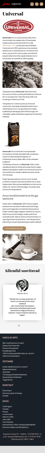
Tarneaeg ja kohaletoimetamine (15, 374)
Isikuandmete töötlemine (12, 377)
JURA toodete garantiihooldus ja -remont (18, 353)
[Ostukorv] (37, 4)
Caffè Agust (7, 406)
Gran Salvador (8, 422)
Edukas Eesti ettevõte (11, 345)
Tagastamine (8, 380)
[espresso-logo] (16, 4)
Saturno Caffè (8, 417)
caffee (9, 45)
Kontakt (5, 396)
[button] (41, 4)
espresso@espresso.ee (17, 436)
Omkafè (6, 409)
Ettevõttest (7, 390)
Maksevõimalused (9, 369)
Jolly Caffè (6, 419)
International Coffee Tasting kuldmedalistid (19, 424)
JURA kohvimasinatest (11, 356)
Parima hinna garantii (10, 348)
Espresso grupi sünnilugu (12, 393)
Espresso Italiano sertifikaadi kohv (16, 427)
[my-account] (32, 4)
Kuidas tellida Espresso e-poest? (15, 367)
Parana (5, 412)
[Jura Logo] (6, 4)
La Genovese (8, 414)
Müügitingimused (9, 351)
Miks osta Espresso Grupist (13, 343)
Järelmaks (6, 372)
